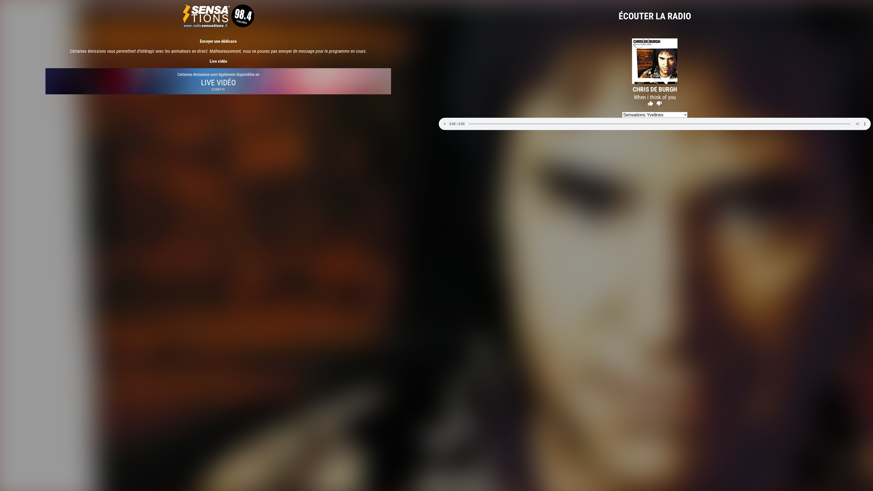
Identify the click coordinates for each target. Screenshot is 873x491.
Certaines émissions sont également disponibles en (218, 81)
